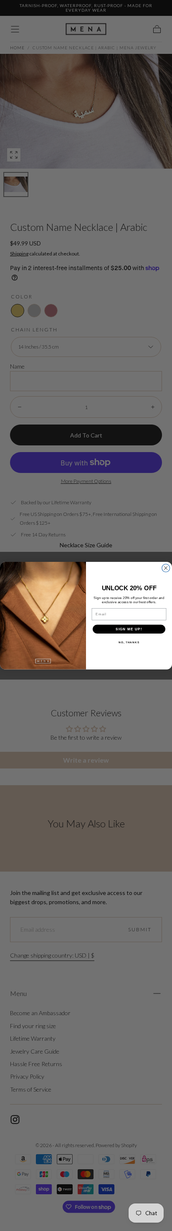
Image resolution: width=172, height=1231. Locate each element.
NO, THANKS (129, 642)
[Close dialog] (166, 568)
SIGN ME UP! (129, 629)
